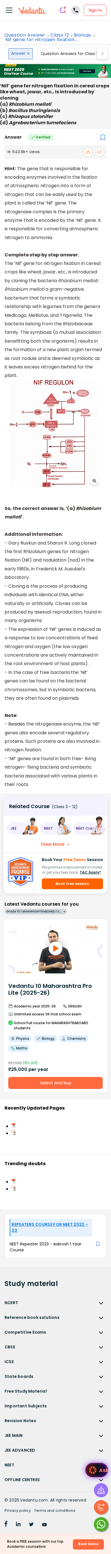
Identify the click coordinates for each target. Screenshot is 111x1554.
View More (52, 844)
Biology (82, 35)
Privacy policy (18, 1510)
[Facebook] (6, 1525)
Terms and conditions (54, 1510)
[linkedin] (18, 1524)
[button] (22, 828)
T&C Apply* (90, 872)
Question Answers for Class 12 (70, 53)
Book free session (72, 883)
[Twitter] (31, 1524)
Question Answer (25, 35)
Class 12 (59, 35)
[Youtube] (44, 1524)
